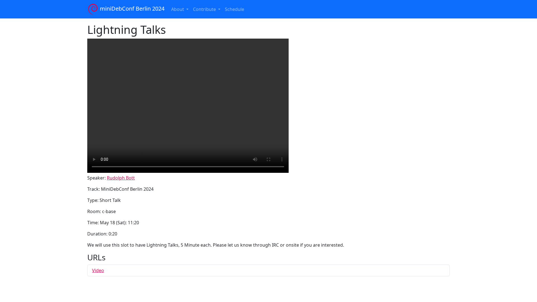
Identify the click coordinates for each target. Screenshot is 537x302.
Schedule (234, 9)
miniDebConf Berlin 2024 (131, 8)
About (178, 9)
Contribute (205, 9)
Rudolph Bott (121, 178)
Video (98, 270)
